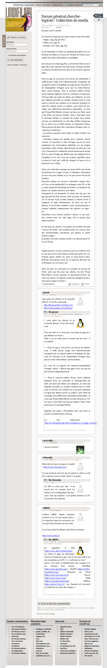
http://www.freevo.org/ (55, 578)
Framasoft (63, 643)
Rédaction (57, 5)
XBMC (46, 508)
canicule (39, 651)
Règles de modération (91, 646)
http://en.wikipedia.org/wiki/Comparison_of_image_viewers (70, 423)
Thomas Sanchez (55, 510)
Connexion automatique (17, 55)
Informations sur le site (92, 636)
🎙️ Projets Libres (73, 5)
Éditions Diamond (66, 634)
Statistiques (88, 648)
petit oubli (15, 636)
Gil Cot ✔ (54, 314)
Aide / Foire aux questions (93, 639)
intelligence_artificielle (43, 629)
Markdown (75, 284)
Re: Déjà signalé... (18, 651)
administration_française (44, 646)
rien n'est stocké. (17, 641)
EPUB (87, 284)
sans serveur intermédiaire (20, 629)
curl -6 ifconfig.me (18, 627)
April (61, 629)
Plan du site (88, 655)
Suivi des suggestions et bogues (95, 641)
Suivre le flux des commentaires (55, 604)
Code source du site (91, 653)
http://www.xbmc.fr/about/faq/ (58, 551)
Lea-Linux (63, 648)
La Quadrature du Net (67, 646)
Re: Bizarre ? (16, 643)
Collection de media (72, 20)
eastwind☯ (53, 443)
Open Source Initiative (68, 651)
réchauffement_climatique (45, 643)
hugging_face (40, 636)
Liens (38, 5)
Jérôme (52, 460)
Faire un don (88, 631)
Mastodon (77, 314)
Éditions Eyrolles (66, 636)
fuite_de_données (42, 653)
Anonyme (52, 295)
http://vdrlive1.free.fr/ (54, 584)
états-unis (39, 641)
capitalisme (40, 648)
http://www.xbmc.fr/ (51, 536)
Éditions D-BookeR (66, 631)
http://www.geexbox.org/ (56, 569)
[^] (45, 312)
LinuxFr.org (19, 18)
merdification (40, 634)
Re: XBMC (54, 540)
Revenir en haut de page (46, 614)
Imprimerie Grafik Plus (67, 653)
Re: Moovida (55, 480)
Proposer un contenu (17, 37)
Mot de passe (11, 48)
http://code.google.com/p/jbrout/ (58, 308)
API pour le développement (93, 651)
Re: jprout (53, 312)
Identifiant (10, 42)
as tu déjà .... (49, 441)
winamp (58, 27)
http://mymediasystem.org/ (57, 581)
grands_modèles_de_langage (45, 631)
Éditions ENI (64, 639)
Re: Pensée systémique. (20, 639)
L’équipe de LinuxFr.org (92, 634)
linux (37, 639)
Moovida (47, 458)
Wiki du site (88, 643)
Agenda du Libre (65, 627)
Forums (47, 5)
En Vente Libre (65, 641)
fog (50, 25)
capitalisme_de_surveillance (45, 655)
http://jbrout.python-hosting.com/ (58, 305)
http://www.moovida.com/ (55, 467)
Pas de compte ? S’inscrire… (18, 65)
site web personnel (66, 314)
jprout (46, 293)
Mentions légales (90, 629)
